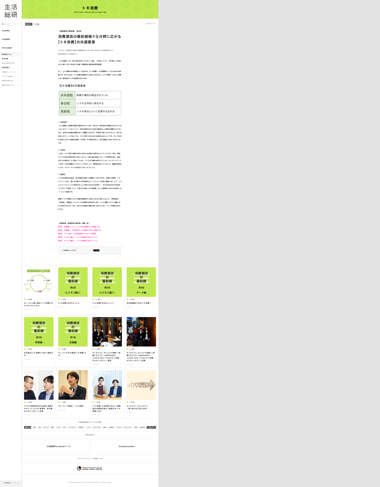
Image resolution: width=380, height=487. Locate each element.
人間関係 (111, 427)
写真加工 (81, 427)
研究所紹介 (6, 67)
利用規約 (95, 458)
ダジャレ (46, 427)
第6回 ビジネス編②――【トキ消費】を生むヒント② (78, 240)
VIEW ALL (151, 427)
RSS (101, 458)
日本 (64, 427)
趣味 (52, 427)
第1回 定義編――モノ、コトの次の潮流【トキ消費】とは (79, 226)
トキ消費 (90, 8)
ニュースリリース (8, 63)
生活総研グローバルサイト (9, 72)
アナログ (119, 427)
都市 (34, 427)
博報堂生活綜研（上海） (8, 80)
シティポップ (72, 427)
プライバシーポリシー (84, 458)
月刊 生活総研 (7, 48)
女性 (39, 427)
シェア (88, 427)
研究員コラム (6, 54)
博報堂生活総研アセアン (8, 85)
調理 (104, 427)
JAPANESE (7, 482)
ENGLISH (16, 482)
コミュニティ (128, 427)
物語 (136, 427)
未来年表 (5, 58)
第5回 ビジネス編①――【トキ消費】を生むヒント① (78, 237)
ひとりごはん (97, 427)
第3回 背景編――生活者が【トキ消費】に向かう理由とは (79, 230)
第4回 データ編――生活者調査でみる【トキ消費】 (77, 233)
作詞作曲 (142, 427)
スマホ (58, 427)
